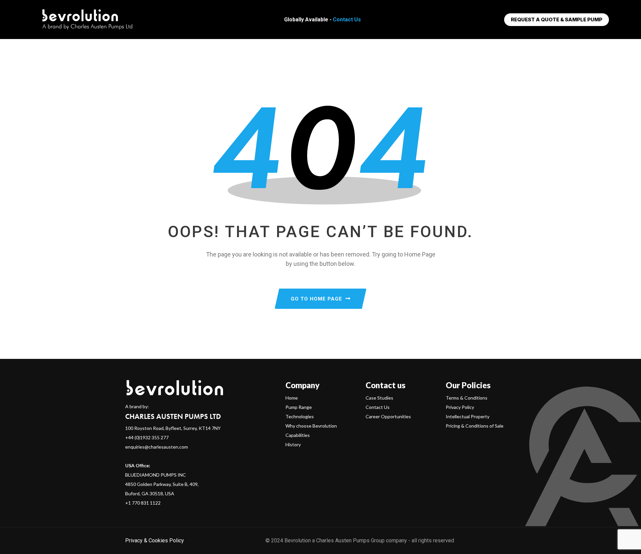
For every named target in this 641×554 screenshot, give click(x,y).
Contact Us (347, 19)
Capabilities (297, 435)
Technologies (299, 416)
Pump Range (298, 407)
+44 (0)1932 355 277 (147, 437)
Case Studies (379, 398)
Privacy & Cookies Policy (154, 540)
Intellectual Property (467, 416)
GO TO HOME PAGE (316, 299)
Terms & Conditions (466, 398)
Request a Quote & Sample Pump (556, 19)
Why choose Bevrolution (311, 426)
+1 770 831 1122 (143, 503)
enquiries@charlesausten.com (156, 447)
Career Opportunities (388, 416)
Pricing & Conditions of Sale (474, 426)
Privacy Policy (460, 407)
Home (291, 398)
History (293, 444)
